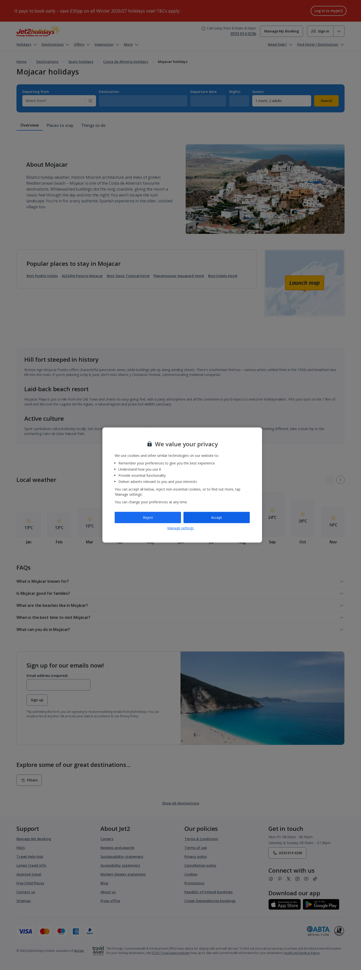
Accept (216, 517)
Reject (148, 517)
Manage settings (180, 527)
